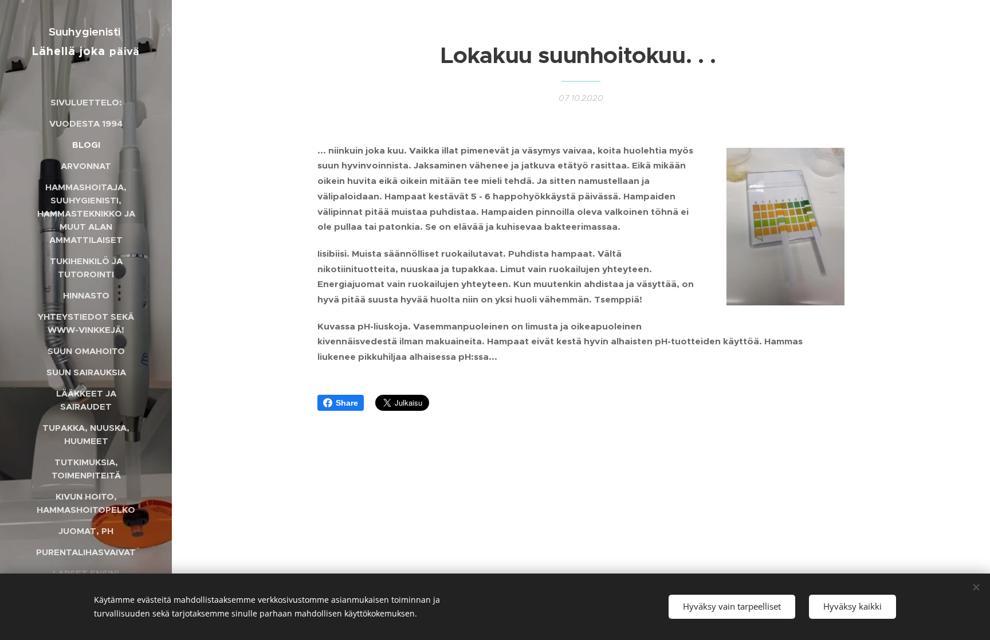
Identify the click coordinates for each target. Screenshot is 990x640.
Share (347, 402)
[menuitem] (85, 102)
